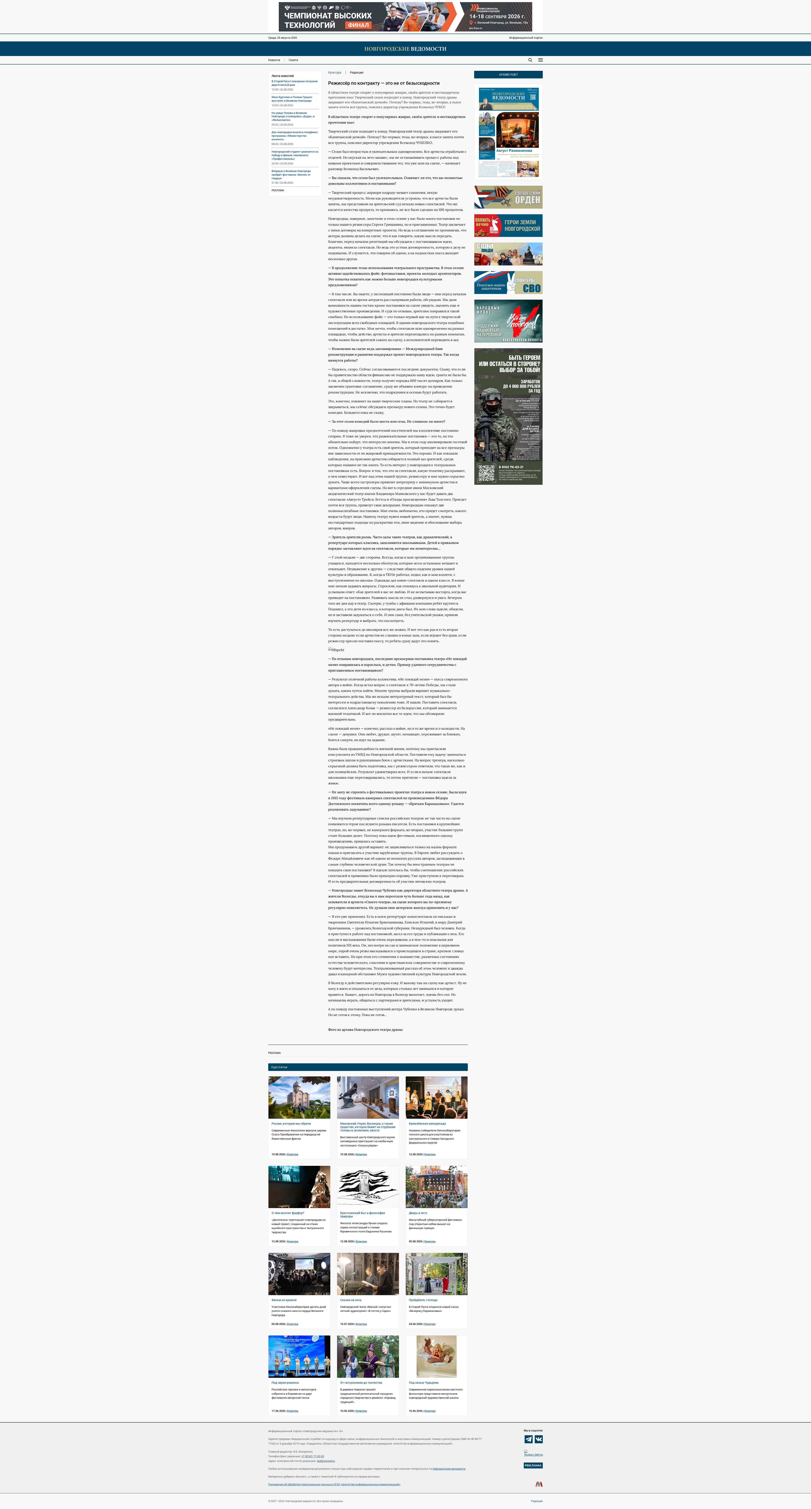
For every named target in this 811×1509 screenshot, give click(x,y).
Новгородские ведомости (449, 1468)
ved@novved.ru (326, 1461)
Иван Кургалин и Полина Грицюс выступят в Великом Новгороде (292, 99)
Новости (274, 60)
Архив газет (508, 74)
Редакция (537, 1501)
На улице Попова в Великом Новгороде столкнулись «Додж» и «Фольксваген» (293, 116)
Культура (334, 72)
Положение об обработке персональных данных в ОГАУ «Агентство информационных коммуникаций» (334, 1484)
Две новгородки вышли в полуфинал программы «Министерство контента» (295, 136)
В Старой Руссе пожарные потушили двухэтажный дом (295, 83)
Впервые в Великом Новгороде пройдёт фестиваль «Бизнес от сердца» (291, 174)
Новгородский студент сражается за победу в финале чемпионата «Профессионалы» (295, 155)
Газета (293, 60)
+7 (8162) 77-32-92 (312, 1456)
